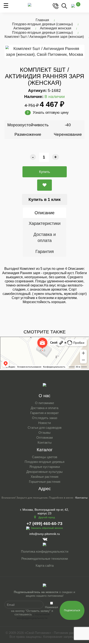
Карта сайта (45, 565)
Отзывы (44, 432)
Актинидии (21, 28)
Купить (44, 172)
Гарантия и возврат (44, 413)
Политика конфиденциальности (44, 551)
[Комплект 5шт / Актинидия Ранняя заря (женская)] (44, 51)
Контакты (45, 442)
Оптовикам (44, 437)
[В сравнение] (44, 185)
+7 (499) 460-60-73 (44, 523)
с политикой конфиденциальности (33, 616)
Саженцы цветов (44, 457)
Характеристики (44, 223)
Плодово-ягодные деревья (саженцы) (42, 24)
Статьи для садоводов (45, 427)
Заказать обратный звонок (47, 528)
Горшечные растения (44, 481)
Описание (44, 212)
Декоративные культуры (44, 471)
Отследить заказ (44, 418)
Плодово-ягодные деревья (44, 462)
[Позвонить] (55, 5)
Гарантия (44, 251)
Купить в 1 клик (45, 199)
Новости (44, 423)
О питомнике (44, 403)
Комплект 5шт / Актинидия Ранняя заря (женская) (44, 36)
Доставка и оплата (44, 237)
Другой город (46, 517)
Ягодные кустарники (44, 467)
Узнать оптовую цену (48, 112)
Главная (42, 20)
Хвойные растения (44, 476)
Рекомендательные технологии (44, 558)
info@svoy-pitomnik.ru (44, 534)
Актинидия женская (55, 28)
